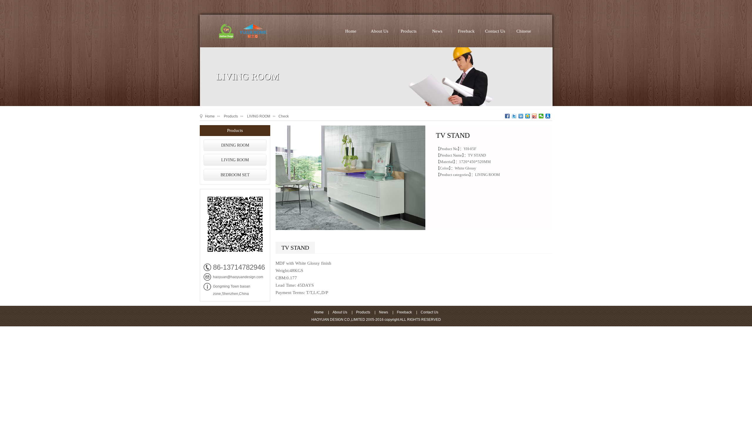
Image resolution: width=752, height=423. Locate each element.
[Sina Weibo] (534, 116)
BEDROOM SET (235, 175)
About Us (379, 31)
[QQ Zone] (527, 116)
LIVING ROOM (258, 116)
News (437, 31)
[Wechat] (541, 116)
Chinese (523, 31)
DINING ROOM (235, 145)
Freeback (466, 31)
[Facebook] (507, 116)
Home (350, 31)
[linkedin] (520, 116)
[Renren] (547, 116)
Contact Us (495, 31)
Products (409, 31)
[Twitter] (514, 116)
